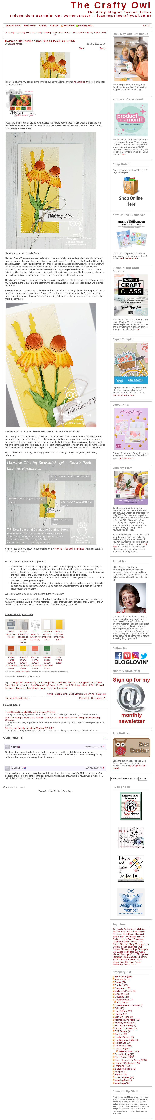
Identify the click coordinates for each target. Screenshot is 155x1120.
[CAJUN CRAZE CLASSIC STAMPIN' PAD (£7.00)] (11, 646)
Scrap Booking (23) (124, 1054)
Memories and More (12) (127, 1020)
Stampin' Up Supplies (78, 682)
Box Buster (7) (122, 979)
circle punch (128, 934)
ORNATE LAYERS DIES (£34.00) (11, 634)
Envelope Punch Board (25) (128, 1005)
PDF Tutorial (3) (122, 1031)
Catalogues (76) (123, 988)
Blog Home (30, 25)
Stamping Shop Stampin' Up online (130, 957)
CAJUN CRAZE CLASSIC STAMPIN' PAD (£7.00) (11, 662)
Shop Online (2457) (124, 1057)
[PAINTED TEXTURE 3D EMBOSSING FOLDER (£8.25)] (23, 620)
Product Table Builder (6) (127, 1040)
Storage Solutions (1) (125, 1069)
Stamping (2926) (123, 1066)
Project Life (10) (122, 1043)
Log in (146, 25)
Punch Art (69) (122, 1048)
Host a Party (127, 939)
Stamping (101, 694)
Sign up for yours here (123, 395)
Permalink (84, 698)
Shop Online (61, 694)
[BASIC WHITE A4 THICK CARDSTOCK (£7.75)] (47, 620)
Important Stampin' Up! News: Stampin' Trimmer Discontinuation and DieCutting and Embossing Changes (52, 718)
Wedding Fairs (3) (123, 1080)
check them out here (128, 258)
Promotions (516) (123, 1046)
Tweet (103, 48)
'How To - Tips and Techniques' (69, 549)
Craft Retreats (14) (124, 999)
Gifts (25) (119, 1008)
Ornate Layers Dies (41, 688)
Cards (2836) (121, 985)
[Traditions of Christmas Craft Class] (131, 315)
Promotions (139, 939)
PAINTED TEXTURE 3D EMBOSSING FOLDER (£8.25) (23, 636)
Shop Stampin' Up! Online (43, 685)
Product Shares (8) (124, 1037)
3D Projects (118, 929)
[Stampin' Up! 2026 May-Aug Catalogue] (131, 80)
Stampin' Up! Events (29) (127, 1063)
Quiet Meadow (60, 688)
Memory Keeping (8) (125, 1022)
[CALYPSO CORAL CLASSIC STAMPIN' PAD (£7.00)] (35, 646)
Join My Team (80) (124, 1017)
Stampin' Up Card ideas (54, 682)
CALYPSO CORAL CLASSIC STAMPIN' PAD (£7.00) (35, 662)
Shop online (96, 682)
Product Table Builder (22, 671)
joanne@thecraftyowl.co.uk (124, 15)
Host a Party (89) (123, 1011)
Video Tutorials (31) (124, 1077)
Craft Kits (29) (122, 997)
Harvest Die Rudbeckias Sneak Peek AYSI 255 (40, 41)
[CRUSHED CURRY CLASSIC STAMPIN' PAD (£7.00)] (23, 646)
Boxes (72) (120, 982)
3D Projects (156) (123, 976)
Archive (43, 25)
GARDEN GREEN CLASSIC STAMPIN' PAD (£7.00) (47, 662)
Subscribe (69, 25)
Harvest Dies (88, 685)
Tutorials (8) (121, 1074)
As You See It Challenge (69, 685)
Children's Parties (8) (125, 991)
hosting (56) (121, 1014)
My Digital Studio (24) (125, 1025)
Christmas (117, 934)
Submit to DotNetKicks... (17, 698)
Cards (50, 694)
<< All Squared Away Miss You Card (23, 32)
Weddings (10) (122, 1083)
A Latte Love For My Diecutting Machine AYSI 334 (29, 728)
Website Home (13, 25)
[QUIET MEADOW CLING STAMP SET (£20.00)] (35, 620)
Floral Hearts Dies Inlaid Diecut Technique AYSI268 (30, 712)
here (123, 154)
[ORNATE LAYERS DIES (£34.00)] (11, 620)
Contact (54, 25)
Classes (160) (122, 994)
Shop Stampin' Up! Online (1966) (131, 1060)
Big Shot (116, 931)
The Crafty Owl (111, 5)
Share (81, 48)
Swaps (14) (120, 1071)
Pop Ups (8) (121, 1034)
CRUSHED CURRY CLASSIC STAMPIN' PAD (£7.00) (23, 662)
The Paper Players (133, 962)
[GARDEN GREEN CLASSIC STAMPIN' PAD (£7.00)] (47, 646)
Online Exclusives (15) (126, 1028)
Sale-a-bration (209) (129, 1051)
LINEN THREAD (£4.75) (59, 660)
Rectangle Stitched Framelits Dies (128, 942)
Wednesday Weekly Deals (124, 964)
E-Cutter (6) (122, 1002)
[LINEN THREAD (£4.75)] (59, 646)
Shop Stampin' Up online (17, 685)
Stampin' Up (17, 682)
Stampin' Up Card (33, 682)
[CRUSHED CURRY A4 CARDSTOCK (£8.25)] (59, 620)
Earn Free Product (128, 937)
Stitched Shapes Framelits (124, 959)
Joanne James (15, 44)
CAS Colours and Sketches (133, 931)
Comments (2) (98, 698)
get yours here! (127, 458)
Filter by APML (86, 25)
